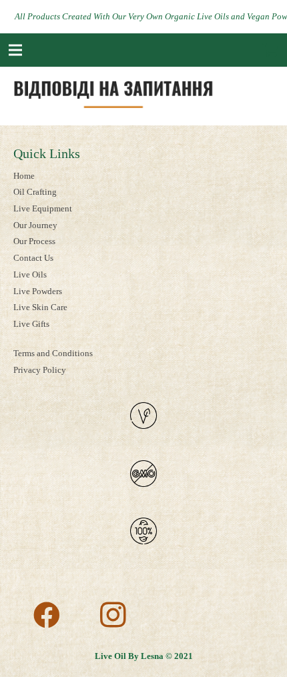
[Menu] (15, 50)
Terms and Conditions (53, 353)
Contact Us (33, 258)
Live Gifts (31, 324)
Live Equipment (42, 208)
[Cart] (270, 50)
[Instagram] (113, 615)
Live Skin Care (40, 307)
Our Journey (35, 225)
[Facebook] (46, 615)
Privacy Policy (39, 370)
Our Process (34, 241)
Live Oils (30, 274)
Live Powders (37, 291)
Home (24, 176)
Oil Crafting (35, 192)
